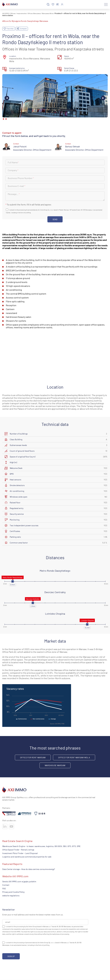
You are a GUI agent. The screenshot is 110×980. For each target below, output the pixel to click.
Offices (12, 13)
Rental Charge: (69, 68)
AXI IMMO (5, 13)
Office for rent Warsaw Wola (74, 757)
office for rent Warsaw (33, 757)
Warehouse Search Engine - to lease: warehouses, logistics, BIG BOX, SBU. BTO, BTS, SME (41, 846)
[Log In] (62, 4)
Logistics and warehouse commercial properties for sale (26, 856)
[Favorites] (53, 4)
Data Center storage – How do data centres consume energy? (28, 869)
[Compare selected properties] (57, 4)
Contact (5, 885)
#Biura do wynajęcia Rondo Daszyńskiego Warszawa (25, 21)
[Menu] (106, 4)
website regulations (10, 895)
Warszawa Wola (47, 13)
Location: (12, 56)
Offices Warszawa (34, 13)
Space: (66, 56)
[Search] (48, 4)
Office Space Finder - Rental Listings (18, 850)
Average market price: (17, 68)
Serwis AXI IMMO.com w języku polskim (19, 881)
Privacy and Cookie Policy (13, 892)
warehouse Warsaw (55, 765)
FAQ (4, 888)
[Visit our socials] (4, 826)
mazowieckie (21, 13)
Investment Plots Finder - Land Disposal (20, 853)
